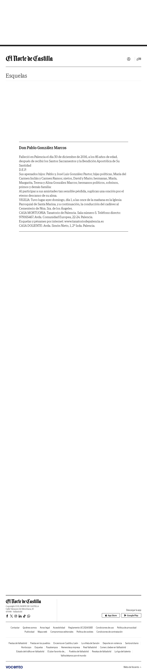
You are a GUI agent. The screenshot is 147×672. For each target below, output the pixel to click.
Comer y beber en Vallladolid (113, 647)
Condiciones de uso (105, 627)
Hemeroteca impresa (70, 647)
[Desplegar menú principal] (139, 59)
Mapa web (42, 631)
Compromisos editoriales (61, 631)
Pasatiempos (52, 647)
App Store (112, 615)
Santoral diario (132, 643)
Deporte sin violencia (112, 643)
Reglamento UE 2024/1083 (80, 627)
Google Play (132, 615)
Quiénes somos (30, 627)
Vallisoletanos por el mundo (73, 655)
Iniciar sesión (129, 59)
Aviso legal (45, 627)
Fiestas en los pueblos (40, 643)
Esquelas (16, 75)
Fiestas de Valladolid (18, 643)
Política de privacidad (126, 627)
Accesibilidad (59, 627)
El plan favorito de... (57, 651)
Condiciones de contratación (109, 631)
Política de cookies (85, 631)
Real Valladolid (90, 647)
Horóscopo (26, 647)
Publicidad (29, 631)
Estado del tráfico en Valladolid (30, 651)
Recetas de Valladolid (101, 651)
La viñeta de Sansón (90, 643)
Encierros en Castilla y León (65, 643)
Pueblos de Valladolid (79, 651)
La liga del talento (123, 651)
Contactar (15, 627)
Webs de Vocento (131, 667)
